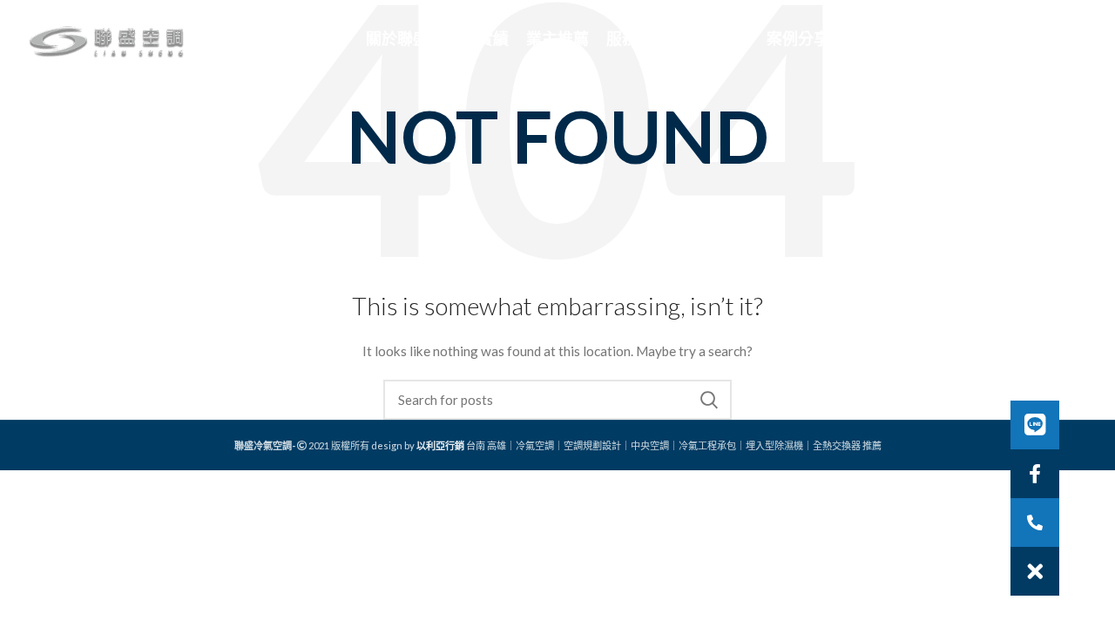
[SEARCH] (708, 400)
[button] (1034, 571)
